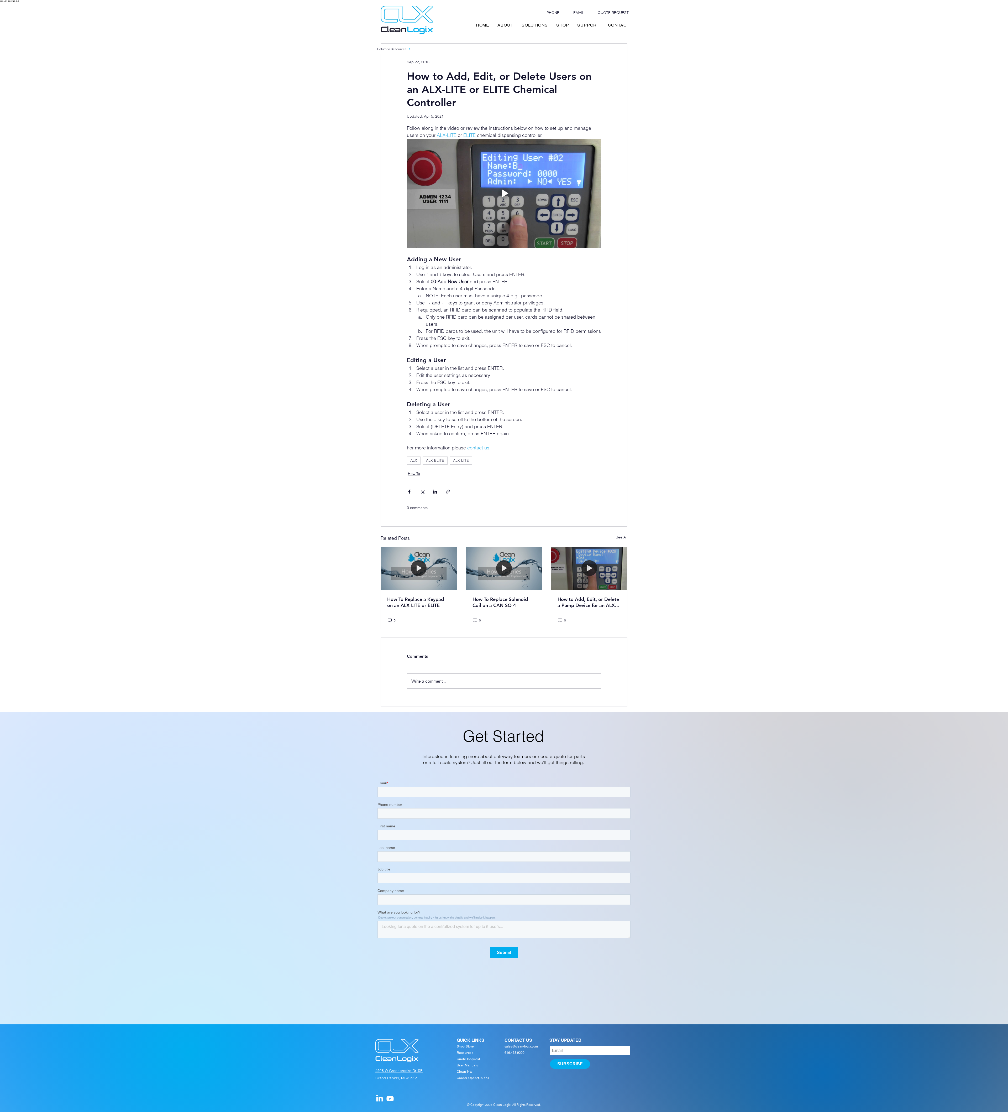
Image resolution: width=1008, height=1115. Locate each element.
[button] (577, 483)
